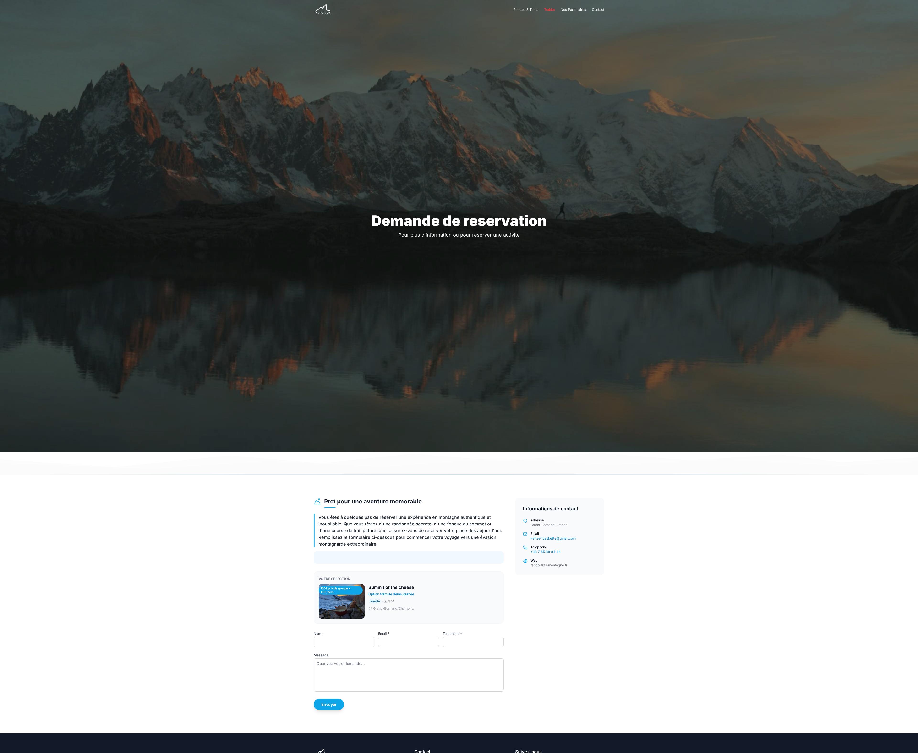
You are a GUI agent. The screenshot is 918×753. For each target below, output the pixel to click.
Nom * (319, 633)
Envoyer (328, 704)
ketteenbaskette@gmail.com (553, 538)
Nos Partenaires (573, 9)
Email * (383, 633)
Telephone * (452, 633)
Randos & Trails (526, 9)
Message (321, 655)
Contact (598, 9)
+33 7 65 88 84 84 (545, 552)
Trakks (549, 9)
